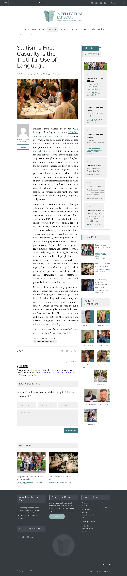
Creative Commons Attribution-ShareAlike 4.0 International (46, 373)
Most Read (91, 48)
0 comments (59, 74)
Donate (32, 29)
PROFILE (23, 147)
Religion (36, 482)
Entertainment (96, 148)
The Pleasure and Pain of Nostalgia (33, 3)
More (31, 34)
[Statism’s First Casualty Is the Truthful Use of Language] (47, 99)
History (62, 482)
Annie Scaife (91, 424)
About (21, 29)
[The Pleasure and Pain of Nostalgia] (63, 462)
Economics (90, 174)
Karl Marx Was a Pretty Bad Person (95, 169)
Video (42, 29)
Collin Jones (103, 345)
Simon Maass (103, 404)
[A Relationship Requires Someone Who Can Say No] (87, 285)
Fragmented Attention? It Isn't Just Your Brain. (30, 477)
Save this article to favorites (44, 341)
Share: (20, 351)
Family (75, 29)
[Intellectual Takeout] (63, 17)
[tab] (89, 48)
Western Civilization (93, 151)
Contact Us (107, 571)
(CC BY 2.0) (51, 338)
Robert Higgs (46, 74)
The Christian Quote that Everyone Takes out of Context (95, 192)
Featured (24, 482)
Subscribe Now (57, 516)
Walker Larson (88, 325)
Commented (92, 53)
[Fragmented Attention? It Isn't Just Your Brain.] (31, 462)
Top (105, 564)
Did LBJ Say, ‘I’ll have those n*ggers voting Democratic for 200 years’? (95, 217)
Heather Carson (103, 365)
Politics (22, 34)
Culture (52, 29)
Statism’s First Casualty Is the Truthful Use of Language (37, 56)
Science (40, 482)
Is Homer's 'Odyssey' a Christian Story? (95, 142)
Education (64, 29)
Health (85, 29)
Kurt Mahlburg (103, 325)
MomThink (95, 121)
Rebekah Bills (100, 384)
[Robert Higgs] (23, 130)
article (42, 329)
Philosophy (98, 29)
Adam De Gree (88, 345)
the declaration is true (44, 151)
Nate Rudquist (91, 404)
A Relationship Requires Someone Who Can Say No (102, 283)
